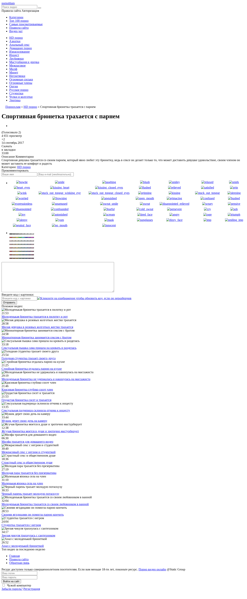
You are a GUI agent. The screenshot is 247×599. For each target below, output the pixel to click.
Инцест (14, 55)
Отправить (9, 302)
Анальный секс (19, 44)
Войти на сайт (11, 581)
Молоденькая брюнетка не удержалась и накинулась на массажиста (46, 379)
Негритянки (17, 76)
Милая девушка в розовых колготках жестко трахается (37, 327)
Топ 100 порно (19, 20)
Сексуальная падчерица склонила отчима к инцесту (36, 410)
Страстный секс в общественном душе (27, 462)
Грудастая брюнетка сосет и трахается (26, 400)
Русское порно (18, 89)
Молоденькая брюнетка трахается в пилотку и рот (35, 316)
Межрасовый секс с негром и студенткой (29, 452)
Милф (13, 69)
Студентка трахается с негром (21, 525)
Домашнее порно (20, 48)
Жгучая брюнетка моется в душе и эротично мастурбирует (40, 431)
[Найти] (39, 7)
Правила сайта (19, 27)
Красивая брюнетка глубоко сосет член (27, 389)
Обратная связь (19, 562)
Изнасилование (19, 51)
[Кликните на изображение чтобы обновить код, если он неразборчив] (84, 298)
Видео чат (16, 31)
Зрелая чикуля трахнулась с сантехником (28, 535)
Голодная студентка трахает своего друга (29, 358)
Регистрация (31, 589)
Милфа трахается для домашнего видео (27, 441)
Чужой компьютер (18, 585)
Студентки (16, 93)
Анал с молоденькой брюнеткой (23, 545)
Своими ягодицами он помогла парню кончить (33, 514)
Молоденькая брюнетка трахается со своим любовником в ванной (45, 504)
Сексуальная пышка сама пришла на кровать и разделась (39, 347)
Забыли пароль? (12, 589)
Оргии (13, 86)
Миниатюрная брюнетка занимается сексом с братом (36, 337)
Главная (14, 556)
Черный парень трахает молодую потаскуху (30, 493)
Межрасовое (17, 65)
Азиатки (14, 41)
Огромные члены (20, 83)
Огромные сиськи (21, 79)
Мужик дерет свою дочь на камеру (24, 420)
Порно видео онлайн (152, 569)
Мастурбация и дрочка (24, 62)
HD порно (16, 37)
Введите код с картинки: (18, 294)
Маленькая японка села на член (22, 483)
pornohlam (8, 3)
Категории (16, 17)
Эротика (14, 100)
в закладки (9, 149)
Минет (13, 72)
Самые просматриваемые (26, 24)
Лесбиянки (16, 58)
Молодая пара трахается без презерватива (29, 473)
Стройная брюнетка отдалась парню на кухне (32, 368)
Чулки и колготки (21, 96)
